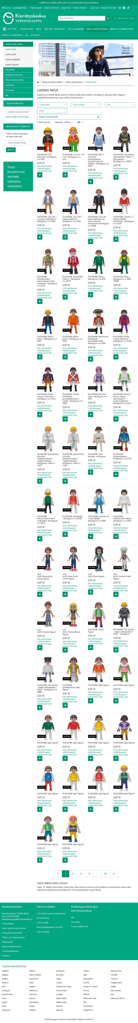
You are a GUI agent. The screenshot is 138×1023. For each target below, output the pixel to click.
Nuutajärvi (88, 978)
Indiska (32, 1010)
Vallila (113, 986)
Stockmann (116, 971)
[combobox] (84, 18)
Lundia (59, 994)
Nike (85, 974)
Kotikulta (60, 971)
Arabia (5, 978)
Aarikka (5, 971)
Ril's (85, 1002)
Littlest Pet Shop (63, 986)
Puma (86, 990)
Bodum (5, 982)
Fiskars (32, 971)
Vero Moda (116, 990)
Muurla (59, 1010)
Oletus (67, 122)
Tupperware (116, 982)
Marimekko (61, 998)
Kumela (59, 974)
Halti (31, 982)
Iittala (31, 1006)
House (32, 998)
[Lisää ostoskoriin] (39, 174)
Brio (3, 986)
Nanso (86, 971)
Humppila (33, 1002)
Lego (58, 978)
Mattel (59, 1006)
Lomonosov (61, 990)
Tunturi (114, 978)
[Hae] (108, 18)
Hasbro (32, 986)
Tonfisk (114, 974)
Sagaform (88, 1010)
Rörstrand (88, 1006)
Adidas (5, 974)
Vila (112, 994)
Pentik (86, 982)
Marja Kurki (61, 1002)
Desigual (6, 990)
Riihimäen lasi (90, 998)
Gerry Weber (35, 974)
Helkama (33, 990)
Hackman (33, 978)
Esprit (4, 1002)
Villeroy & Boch (118, 998)
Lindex (59, 982)
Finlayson (6, 1010)
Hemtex (33, 994)
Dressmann (7, 994)
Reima (86, 994)
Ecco (4, 998)
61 (105, 873)
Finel (4, 1006)
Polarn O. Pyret (90, 986)
